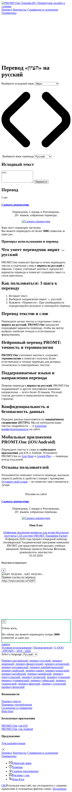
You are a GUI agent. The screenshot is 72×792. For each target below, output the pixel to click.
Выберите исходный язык (17, 83)
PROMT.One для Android (17, 729)
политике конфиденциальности (24, 427)
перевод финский (29, 683)
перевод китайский (13, 673)
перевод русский (40, 660)
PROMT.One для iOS (14, 725)
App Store (28, 456)
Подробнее (59, 788)
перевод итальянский (14, 667)
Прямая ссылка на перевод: (18, 577)
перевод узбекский (42, 680)
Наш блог (7, 711)
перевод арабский (12, 670)
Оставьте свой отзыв (14, 481)
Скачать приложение (25, 771)
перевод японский (13, 687)
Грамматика (8, 12)
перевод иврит (34, 670)
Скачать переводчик (15, 204)
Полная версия (42, 647)
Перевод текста (11, 701)
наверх (5, 644)
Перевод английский (14, 660)
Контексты (20, 9)
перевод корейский (39, 673)
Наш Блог (18, 779)
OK (3, 785)
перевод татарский (33, 677)
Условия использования (16, 647)
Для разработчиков (13, 743)
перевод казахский (57, 670)
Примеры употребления (16, 704)
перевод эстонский (54, 683)
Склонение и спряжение (16, 707)
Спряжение (42, 9)
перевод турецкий (58, 677)
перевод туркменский (15, 680)
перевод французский (29, 663)
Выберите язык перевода (18, 156)
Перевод (6, 9)
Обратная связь (21, 763)
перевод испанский (56, 663)
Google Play (44, 456)
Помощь (17, 767)
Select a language (11, 654)
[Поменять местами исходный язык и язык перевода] (36, 153)
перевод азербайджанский (46, 667)
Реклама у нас (21, 775)
